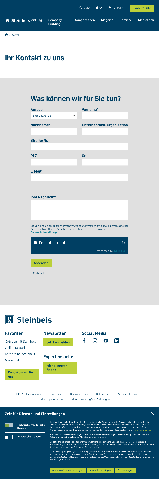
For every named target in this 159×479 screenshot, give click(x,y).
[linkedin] (116, 341)
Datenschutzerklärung (44, 232)
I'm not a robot (52, 242)
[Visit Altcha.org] (123, 242)
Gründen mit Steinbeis (20, 341)
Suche (86, 8)
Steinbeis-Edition (127, 394)
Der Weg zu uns (79, 394)
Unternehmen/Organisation (105, 125)
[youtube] (106, 341)
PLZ (34, 156)
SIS (100, 8)
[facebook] (84, 341)
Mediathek (146, 20)
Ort (84, 156)
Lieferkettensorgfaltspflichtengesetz (92, 399)
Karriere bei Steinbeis (20, 354)
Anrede (37, 110)
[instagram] (95, 341)
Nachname (40, 125)
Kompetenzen (84, 20)
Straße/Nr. (39, 140)
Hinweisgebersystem (52, 399)
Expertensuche (142, 8)
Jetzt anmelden (58, 342)
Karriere (126, 20)
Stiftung (36, 20)
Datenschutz (103, 394)
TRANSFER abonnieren (28, 394)
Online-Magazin (16, 348)
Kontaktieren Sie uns (20, 374)
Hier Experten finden (57, 368)
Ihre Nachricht (43, 197)
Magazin (107, 20)
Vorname (90, 110)
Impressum (55, 394)
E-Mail (37, 171)
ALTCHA (119, 251)
